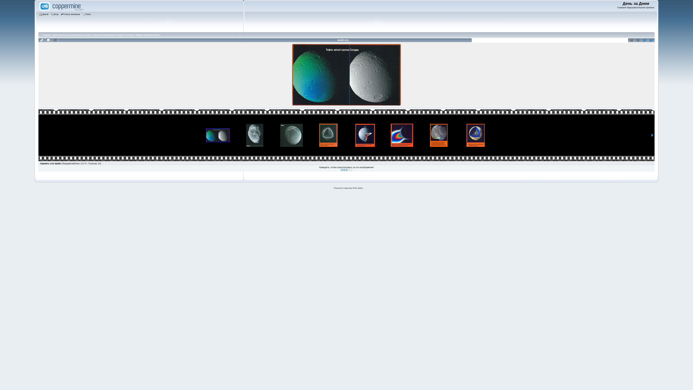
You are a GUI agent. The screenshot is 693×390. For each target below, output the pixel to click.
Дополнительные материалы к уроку (72, 35)
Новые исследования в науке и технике (113, 35)
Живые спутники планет (148, 35)
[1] (342, 170)
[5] (351, 170)
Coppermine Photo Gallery (353, 188)
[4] (349, 170)
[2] (344, 170)
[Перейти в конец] (651, 40)
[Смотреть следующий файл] (644, 40)
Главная (46, 35)
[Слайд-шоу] (55, 40)
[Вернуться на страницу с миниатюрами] (41, 40)
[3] (346, 170)
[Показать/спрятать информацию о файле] (48, 40)
